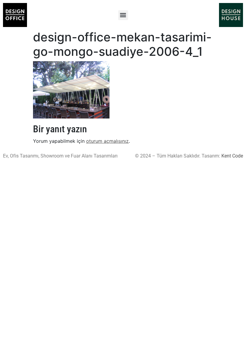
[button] (123, 15)
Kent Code (232, 156)
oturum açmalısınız (107, 141)
